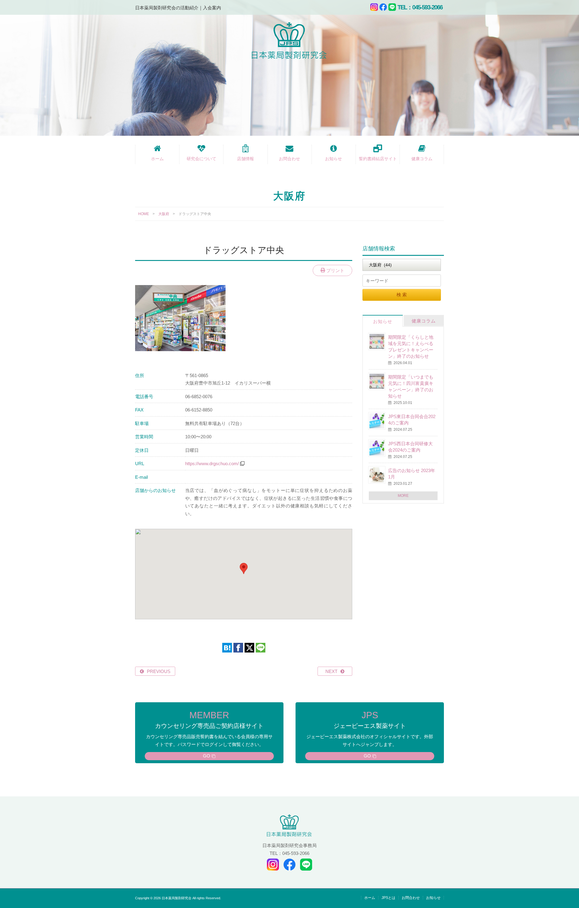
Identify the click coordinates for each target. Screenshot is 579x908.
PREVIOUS (158, 671)
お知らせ (333, 158)
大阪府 (163, 214)
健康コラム (421, 158)
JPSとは (388, 898)
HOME (143, 214)
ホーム (157, 158)
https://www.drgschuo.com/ (212, 463)
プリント (334, 270)
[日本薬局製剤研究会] (289, 41)
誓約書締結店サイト (378, 158)
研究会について (201, 158)
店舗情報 (245, 158)
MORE (403, 496)
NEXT (331, 671)
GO (206, 755)
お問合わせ (289, 158)
